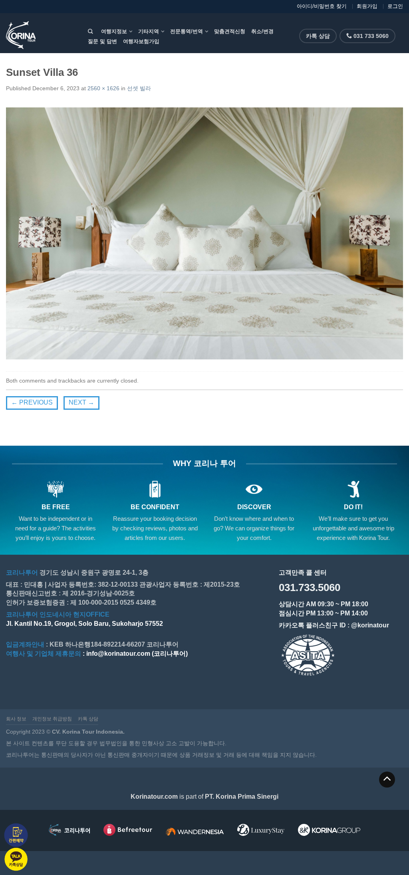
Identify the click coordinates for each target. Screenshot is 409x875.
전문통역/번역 (186, 31)
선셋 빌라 (139, 88)
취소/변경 (262, 31)
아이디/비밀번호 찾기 (322, 6)
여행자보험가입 (141, 41)
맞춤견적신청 (229, 31)
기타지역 (148, 31)
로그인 (395, 6)
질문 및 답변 (102, 41)
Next (81, 402)
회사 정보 (16, 718)
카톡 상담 (318, 36)
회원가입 (367, 6)
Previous (32, 402)
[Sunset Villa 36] (204, 232)
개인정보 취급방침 (52, 718)
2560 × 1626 (103, 88)
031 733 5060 (370, 36)
